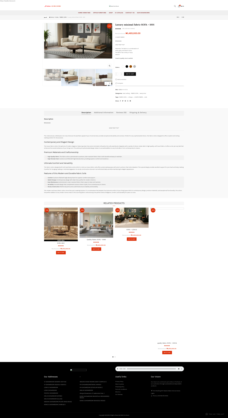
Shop (111, 13)
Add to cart (130, 74)
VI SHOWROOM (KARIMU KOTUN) (55, 382)
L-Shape (130, 97)
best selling (126, 93)
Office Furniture (99, 13)
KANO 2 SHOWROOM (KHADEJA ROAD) (92, 400)
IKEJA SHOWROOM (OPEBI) (53, 396)
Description (86, 112)
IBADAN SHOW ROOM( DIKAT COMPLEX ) (93, 382)
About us (118, 392)
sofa (145, 97)
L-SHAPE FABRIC (138, 97)
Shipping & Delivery (138, 112)
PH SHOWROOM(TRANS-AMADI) (90, 384)
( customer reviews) (128, 28)
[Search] (175, 6)
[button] (215, 414)
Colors (117, 67)
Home (52, 17)
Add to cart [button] (96, 249)
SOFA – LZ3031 (131, 229)
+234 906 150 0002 (56, 6)
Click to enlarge (109, 65)
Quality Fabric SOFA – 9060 (96, 239)
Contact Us (130, 13)
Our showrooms (143, 13)
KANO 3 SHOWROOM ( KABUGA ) (55, 404)
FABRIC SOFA (63, 17)
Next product (182, 17)
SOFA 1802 (61, 243)
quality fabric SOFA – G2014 (167, 343)
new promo (143, 93)
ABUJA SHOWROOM (86, 390)
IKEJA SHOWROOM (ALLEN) (53, 399)
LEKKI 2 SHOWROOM (51, 387)
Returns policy (119, 384)
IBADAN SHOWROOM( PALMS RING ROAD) (58, 402)
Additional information (103, 112)
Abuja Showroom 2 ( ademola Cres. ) (92, 393)
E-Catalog (119, 13)
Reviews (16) (121, 112)
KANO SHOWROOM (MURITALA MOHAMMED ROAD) (94, 397)
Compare (120, 83)
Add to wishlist (121, 79)
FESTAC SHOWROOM (51, 393)
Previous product (178, 17)
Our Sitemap (119, 394)
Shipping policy (119, 386)
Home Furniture (84, 13)
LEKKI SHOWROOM (50, 390)
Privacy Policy (119, 381)
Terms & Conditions (121, 389)
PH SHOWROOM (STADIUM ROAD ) (91, 387)
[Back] (45, 17)
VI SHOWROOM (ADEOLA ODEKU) (55, 384)
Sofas (56, 17)
